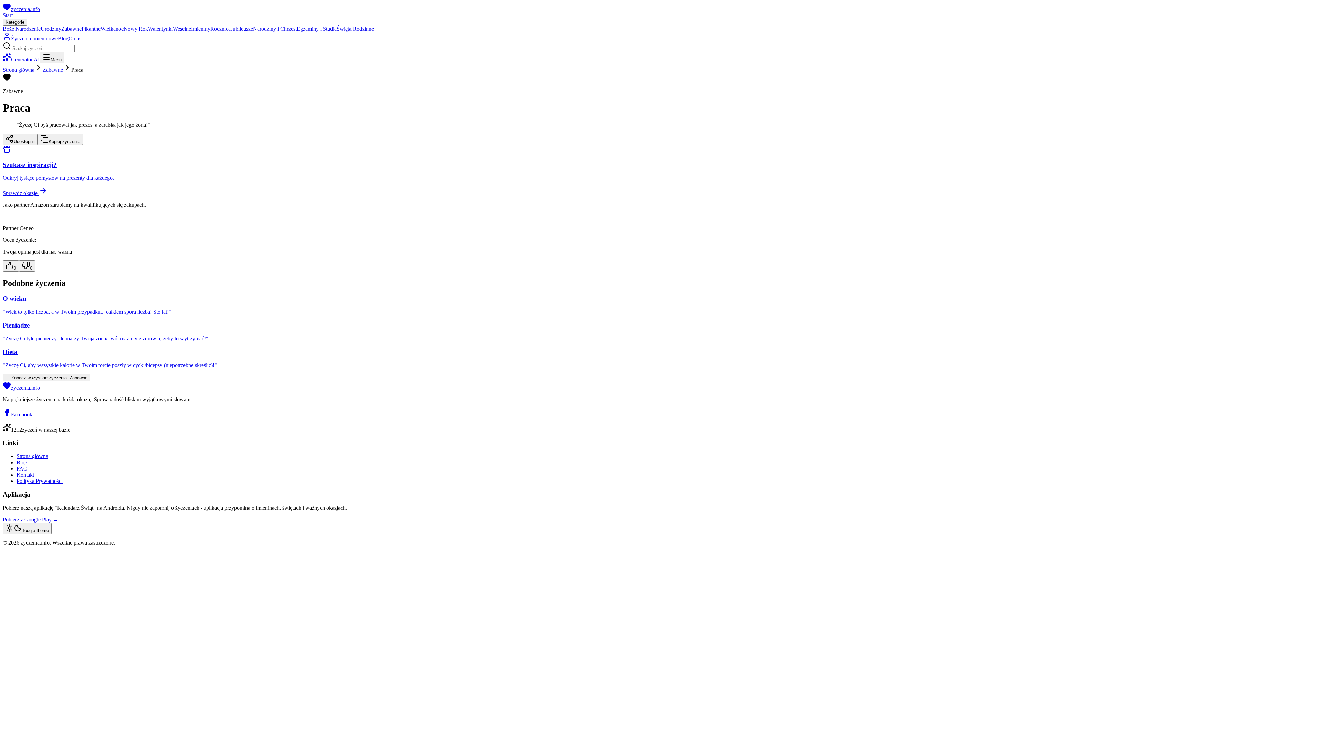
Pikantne (91, 29)
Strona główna (18, 70)
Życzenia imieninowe (34, 38)
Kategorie (15, 22)
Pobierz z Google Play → (31, 520)
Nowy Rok (136, 29)
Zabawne (71, 29)
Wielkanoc (112, 29)
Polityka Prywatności (40, 481)
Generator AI (25, 59)
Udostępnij (24, 141)
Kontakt (25, 475)
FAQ (22, 469)
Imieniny (200, 29)
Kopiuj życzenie (64, 141)
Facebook (21, 414)
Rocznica (220, 29)
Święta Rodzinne (355, 29)
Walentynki (160, 29)
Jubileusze (242, 29)
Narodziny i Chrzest (275, 29)
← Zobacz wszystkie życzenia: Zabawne (46, 377)
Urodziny (51, 29)
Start (8, 15)
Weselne (182, 29)
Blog (63, 38)
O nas (75, 38)
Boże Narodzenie (22, 29)
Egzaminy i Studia (317, 29)
